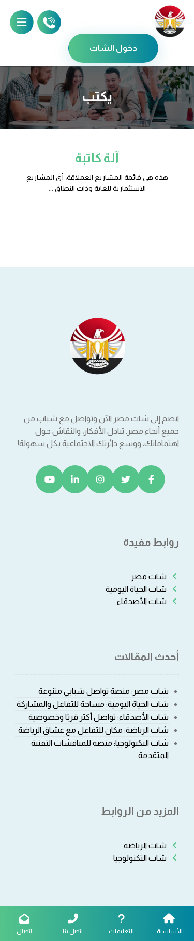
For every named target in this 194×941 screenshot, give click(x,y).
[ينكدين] (75, 479)
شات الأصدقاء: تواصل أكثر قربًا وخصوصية (98, 716)
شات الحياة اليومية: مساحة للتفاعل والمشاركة (93, 704)
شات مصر (149, 576)
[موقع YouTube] (50, 479)
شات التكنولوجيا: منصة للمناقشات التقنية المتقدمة (100, 749)
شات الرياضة (145, 845)
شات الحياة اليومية (136, 588)
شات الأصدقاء (142, 601)
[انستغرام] (100, 479)
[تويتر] (126, 479)
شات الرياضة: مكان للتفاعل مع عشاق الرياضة (93, 729)
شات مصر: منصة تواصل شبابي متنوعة (103, 691)
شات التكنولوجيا (140, 857)
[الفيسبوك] (151, 479)
